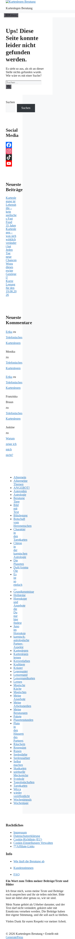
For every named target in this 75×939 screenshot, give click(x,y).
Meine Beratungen (20, 711)
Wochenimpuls (22, 799)
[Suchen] (8, 87)
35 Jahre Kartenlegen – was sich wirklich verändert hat (11, 236)
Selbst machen (18, 763)
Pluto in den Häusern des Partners (18, 732)
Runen (17, 751)
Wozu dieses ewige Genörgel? (11, 270)
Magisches (19, 692)
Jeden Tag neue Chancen (11, 255)
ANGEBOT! (21, 487)
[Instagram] (11, 151)
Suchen (10, 102)
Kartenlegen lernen (20, 655)
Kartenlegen (20, 650)
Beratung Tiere (19, 499)
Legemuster (20, 671)
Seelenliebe (20, 754)
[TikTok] (11, 157)
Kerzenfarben (21, 661)
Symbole (18, 778)
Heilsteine (19, 595)
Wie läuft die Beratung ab (28, 861)
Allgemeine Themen (20, 482)
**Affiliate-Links (23, 846)
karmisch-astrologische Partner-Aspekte (21, 642)
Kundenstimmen (23, 868)
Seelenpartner (21, 758)
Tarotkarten (20, 785)
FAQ (16, 874)
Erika (9, 331)
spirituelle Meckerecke (20, 773)
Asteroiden (20, 491)
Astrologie (19, 494)
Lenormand (20, 674)
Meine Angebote (19, 697)
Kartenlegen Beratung (19, 8)
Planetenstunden (23, 719)
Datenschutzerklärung (26, 836)
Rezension (19, 747)
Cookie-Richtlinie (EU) (27, 839)
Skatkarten (19, 768)
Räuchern (19, 744)
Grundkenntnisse (23, 591)
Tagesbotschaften (23, 782)
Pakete (17, 716)
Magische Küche (19, 687)
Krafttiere (19, 664)
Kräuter (18, 668)
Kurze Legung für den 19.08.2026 (11, 287)
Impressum (20, 832)
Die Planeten (18, 562)
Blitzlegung (20, 515)
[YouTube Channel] (11, 163)
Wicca (17, 789)
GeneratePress (14, 937)
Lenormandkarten (24, 678)
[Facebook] (11, 145)
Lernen (17, 681)
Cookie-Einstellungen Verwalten (33, 842)
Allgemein (19, 477)
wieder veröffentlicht (21, 794)
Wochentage (20, 803)
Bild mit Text (16, 508)
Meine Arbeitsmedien (22, 704)
